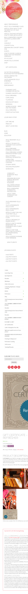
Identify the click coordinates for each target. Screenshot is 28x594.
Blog (5, 131)
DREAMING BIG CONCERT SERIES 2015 (14, 48)
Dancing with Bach (12, 102)
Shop (6, 63)
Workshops (9, 169)
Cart (6, 41)
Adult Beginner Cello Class (13, 140)
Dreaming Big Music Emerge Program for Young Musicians (13, 180)
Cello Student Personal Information (13, 156)
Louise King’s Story (10, 117)
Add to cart (10, 446)
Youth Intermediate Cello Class (12, 206)
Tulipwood (9, 100)
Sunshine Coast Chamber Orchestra (12, 90)
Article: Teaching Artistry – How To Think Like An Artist (13, 34)
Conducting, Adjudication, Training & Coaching (14, 161)
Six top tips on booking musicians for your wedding (13, 73)
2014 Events (9, 254)
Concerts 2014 (9, 45)
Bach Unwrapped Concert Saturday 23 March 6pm (13, 38)
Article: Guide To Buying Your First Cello (14, 213)
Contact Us (8, 83)
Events (6, 51)
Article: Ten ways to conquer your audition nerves (13, 145)
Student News (11, 164)
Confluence (10, 97)
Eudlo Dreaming (11, 95)
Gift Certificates (11, 67)
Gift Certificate (20, 449)
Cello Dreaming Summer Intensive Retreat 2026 (14, 152)
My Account (8, 58)
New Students (12, 242)
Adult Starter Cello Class (13, 216)
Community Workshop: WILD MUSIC (12, 175)
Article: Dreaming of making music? (13, 220)
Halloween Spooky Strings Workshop (13, 185)
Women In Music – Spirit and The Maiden (13, 107)
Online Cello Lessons (11, 60)
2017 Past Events (11, 261)
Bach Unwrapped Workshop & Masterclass (13, 190)
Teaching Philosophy (13, 166)
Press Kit (9, 124)
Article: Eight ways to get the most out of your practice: (13, 30)
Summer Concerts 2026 (13, 93)
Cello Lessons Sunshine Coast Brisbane (14, 237)
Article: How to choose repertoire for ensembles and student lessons (14, 225)
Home (6, 133)
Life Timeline (10, 121)
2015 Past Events (11, 257)
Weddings (9, 104)
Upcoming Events (10, 250)
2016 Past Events (11, 259)
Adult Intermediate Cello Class (12, 209)
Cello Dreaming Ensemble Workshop (13, 149)
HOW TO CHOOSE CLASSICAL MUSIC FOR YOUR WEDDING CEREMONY (12, 55)
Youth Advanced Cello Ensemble (12, 80)
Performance (9, 85)
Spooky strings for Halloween (10, 76)
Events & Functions (12, 112)
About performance (11, 24)
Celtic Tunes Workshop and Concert (12, 195)
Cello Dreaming (11, 110)
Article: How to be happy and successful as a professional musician (13, 232)
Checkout (7, 43)
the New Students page (14, 537)
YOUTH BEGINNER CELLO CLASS (13, 202)
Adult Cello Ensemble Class (14, 26)
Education (7, 135)
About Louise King (12, 126)
